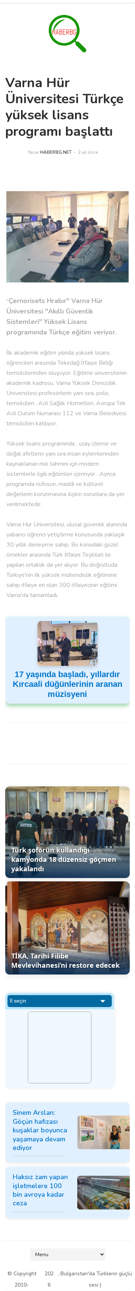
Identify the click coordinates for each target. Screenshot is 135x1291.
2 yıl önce (88, 152)
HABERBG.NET (56, 152)
